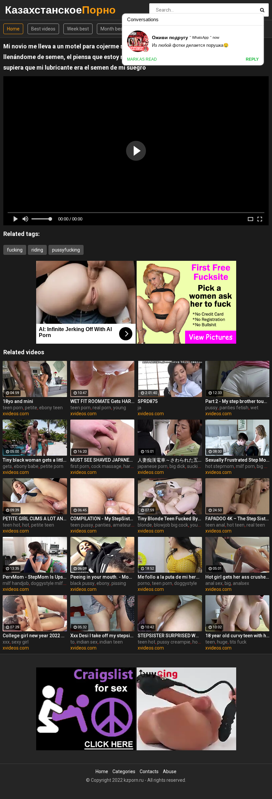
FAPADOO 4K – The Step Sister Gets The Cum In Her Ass (237, 518)
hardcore (132, 466)
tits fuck (238, 642)
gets (7, 466)
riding (37, 250)
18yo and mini (18, 401)
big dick (177, 466)
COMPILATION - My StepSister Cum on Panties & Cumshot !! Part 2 (102, 518)
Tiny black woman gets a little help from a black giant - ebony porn (35, 460)
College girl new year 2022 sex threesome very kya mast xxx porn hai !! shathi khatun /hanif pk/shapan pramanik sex (35, 635)
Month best (112, 28)
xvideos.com (16, 413)
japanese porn (153, 466)
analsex (241, 583)
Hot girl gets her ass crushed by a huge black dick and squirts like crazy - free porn (237, 577)
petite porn (51, 466)
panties (103, 525)
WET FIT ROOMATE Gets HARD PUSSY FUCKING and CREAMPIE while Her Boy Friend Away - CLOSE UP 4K (102, 401)
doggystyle (185, 583)
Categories (123, 771)
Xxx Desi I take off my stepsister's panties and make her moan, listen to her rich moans (102, 635)
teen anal (215, 525)
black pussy (82, 583)
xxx (6, 642)
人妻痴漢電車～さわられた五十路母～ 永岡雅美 (170, 460)
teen (210, 642)
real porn (102, 407)
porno (144, 583)
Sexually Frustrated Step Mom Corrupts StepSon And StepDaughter (237, 460)
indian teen (111, 642)
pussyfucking (66, 250)
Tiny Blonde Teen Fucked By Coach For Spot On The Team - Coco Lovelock (170, 518)
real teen (255, 525)
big (228, 583)
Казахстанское (22, 9)
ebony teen (51, 407)
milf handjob (16, 583)
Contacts (149, 771)
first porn (79, 466)
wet (254, 407)
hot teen (235, 525)
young (119, 407)
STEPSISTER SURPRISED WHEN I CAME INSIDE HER (170, 635)
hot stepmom (219, 466)
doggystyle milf (47, 583)
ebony (103, 583)
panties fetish (234, 407)
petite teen (42, 525)
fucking (15, 250)
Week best (78, 28)
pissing (118, 583)
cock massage (106, 466)
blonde (145, 525)
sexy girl (20, 642)
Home (13, 28)
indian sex (87, 642)
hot (25, 525)
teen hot (11, 525)
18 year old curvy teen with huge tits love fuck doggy (237, 635)
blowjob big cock (171, 525)
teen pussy (81, 525)
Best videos (43, 28)
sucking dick (199, 466)
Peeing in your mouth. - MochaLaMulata (102, 577)
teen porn (13, 407)
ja (139, 407)
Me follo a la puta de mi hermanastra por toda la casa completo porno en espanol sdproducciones (170, 577)
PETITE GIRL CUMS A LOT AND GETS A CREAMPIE (35, 518)
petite (31, 407)
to (72, 642)
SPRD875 (148, 401)
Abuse (169, 771)
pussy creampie (173, 642)
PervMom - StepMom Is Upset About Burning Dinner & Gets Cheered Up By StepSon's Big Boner (35, 577)
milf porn (245, 466)
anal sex (214, 583)
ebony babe (26, 466)
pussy (211, 407)
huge (222, 642)
